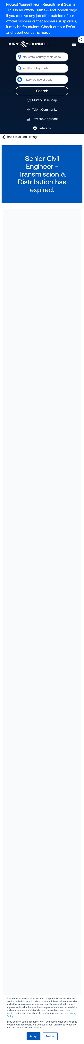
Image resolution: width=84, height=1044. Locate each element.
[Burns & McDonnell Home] (28, 44)
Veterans (44, 128)
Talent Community (44, 109)
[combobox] (42, 56)
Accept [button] (33, 1036)
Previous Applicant (44, 119)
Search (42, 91)
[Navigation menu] (74, 44)
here (44, 32)
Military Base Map (44, 100)
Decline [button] (50, 1036)
